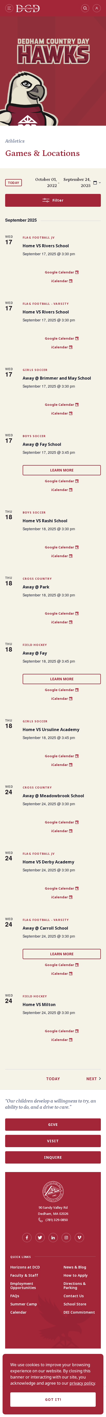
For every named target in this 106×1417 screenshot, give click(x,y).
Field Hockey (35, 645)
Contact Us (74, 1296)
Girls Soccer (35, 370)
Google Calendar (59, 272)
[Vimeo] (79, 1237)
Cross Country (37, 579)
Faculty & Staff (24, 1275)
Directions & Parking (75, 1286)
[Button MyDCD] (97, 8)
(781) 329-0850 (57, 1219)
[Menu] (9, 8)
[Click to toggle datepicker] (97, 183)
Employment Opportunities (23, 1286)
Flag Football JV (39, 237)
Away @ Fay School (42, 444)
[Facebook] (27, 1237)
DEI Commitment (79, 1312)
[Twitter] (40, 1237)
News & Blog (75, 1267)
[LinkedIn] (53, 1237)
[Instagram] (66, 1237)
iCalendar (59, 280)
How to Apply (76, 1275)
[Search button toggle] (85, 8)
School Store (75, 1304)
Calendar (18, 1312)
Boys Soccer (34, 436)
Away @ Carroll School (45, 928)
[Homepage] (28, 11)
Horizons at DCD (25, 1267)
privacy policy (82, 1383)
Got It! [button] (53, 1399)
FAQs (14, 1296)
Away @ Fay (35, 653)
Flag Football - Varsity (46, 304)
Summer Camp (23, 1304)
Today (13, 182)
